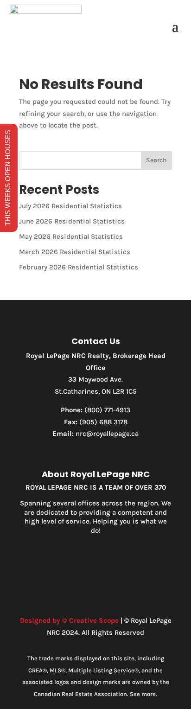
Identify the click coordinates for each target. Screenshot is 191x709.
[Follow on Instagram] (95, 568)
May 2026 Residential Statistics (71, 236)
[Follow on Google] (114, 568)
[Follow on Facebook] (77, 568)
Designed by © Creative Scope (69, 620)
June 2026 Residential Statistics (72, 221)
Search (156, 160)
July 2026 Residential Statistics (70, 206)
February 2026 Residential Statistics (78, 267)
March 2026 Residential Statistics (74, 252)
